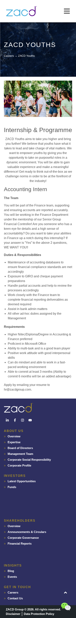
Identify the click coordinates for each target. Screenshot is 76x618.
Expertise (14, 442)
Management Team (20, 453)
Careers (13, 592)
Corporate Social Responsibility (29, 459)
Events (12, 576)
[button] (66, 11)
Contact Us (15, 598)
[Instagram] (22, 420)
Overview (14, 436)
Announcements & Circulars (27, 532)
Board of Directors (20, 448)
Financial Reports (20, 543)
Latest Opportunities (22, 481)
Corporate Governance (23, 537)
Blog (11, 571)
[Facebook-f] (14, 420)
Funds (12, 487)
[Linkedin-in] (7, 420)
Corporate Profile (19, 465)
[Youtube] (30, 420)
